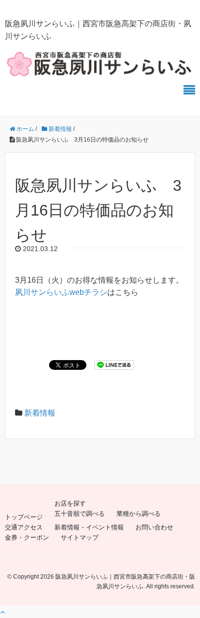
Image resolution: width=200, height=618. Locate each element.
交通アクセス (24, 527)
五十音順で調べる (79, 513)
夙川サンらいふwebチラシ (61, 292)
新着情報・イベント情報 (89, 527)
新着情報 (39, 413)
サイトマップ (80, 537)
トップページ (24, 517)
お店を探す (70, 503)
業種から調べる (139, 513)
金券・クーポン (27, 537)
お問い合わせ (154, 527)
